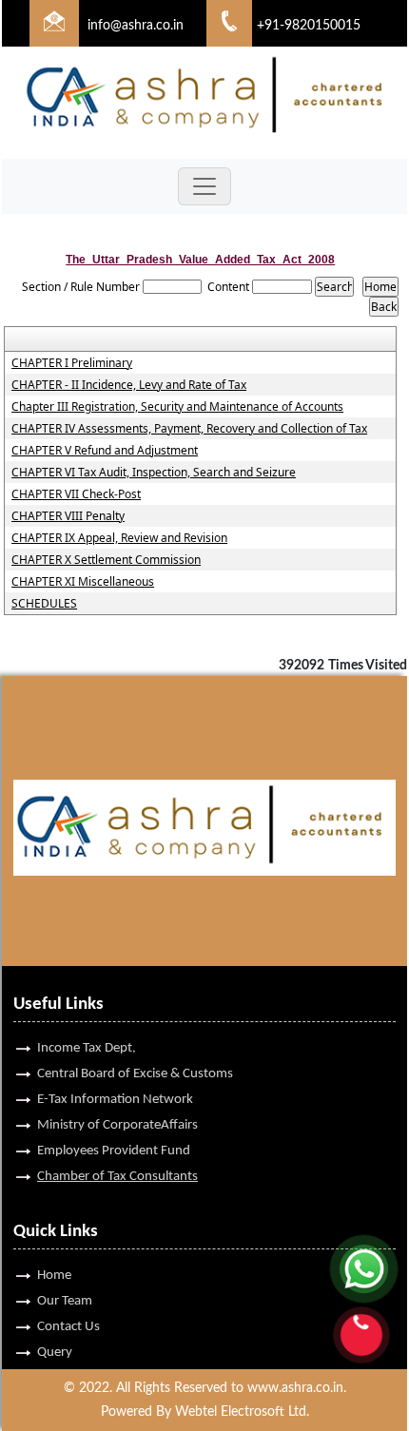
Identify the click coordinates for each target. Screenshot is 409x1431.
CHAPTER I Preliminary (71, 363)
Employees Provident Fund (113, 1151)
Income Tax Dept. (86, 1048)
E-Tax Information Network (115, 1100)
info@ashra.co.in (136, 25)
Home (54, 1275)
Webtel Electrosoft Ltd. (242, 1412)
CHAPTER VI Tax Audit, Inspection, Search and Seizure (153, 472)
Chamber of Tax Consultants (117, 1177)
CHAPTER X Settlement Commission (106, 560)
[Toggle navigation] (204, 186)
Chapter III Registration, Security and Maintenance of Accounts (177, 407)
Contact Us (68, 1327)
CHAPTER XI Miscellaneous (82, 582)
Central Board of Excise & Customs (135, 1074)
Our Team (64, 1301)
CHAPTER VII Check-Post (76, 494)
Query (54, 1352)
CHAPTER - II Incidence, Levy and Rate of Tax (128, 385)
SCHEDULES (44, 603)
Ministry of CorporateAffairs (117, 1125)
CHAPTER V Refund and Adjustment (104, 450)
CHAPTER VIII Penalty (68, 516)
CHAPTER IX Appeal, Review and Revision (119, 538)
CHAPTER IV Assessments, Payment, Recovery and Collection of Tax (189, 428)
